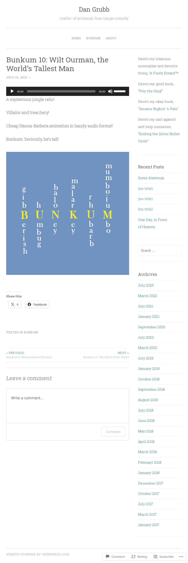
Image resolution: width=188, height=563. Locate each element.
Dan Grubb (94, 9)
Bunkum (93, 38)
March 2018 (147, 451)
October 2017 (148, 493)
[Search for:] (160, 250)
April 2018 (146, 441)
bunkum (31, 332)
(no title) (145, 188)
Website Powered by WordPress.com (37, 554)
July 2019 (145, 358)
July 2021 (145, 306)
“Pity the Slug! (150, 91)
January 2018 (149, 472)
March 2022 (147, 295)
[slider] (120, 91)
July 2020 (146, 337)
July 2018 (145, 410)
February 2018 (149, 462)
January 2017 (148, 524)
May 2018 (145, 431)
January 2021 (148, 316)
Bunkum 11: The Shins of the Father (106, 355)
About (111, 38)
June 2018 (146, 420)
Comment (113, 432)
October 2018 (149, 379)
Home (76, 38)
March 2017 (147, 514)
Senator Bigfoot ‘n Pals (158, 108)
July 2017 (145, 504)
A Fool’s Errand (162, 73)
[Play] (12, 91)
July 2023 (146, 285)
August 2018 (148, 399)
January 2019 (149, 368)
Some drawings (151, 178)
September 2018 (151, 389)
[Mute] (110, 91)
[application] (67, 91)
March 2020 (147, 347)
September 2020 (151, 327)
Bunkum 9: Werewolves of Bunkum (29, 355)
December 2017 (150, 483)
